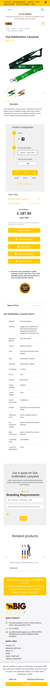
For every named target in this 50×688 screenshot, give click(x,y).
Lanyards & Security (24, 28)
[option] (25, 290)
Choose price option (24, 148)
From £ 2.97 (13, 568)
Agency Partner (9, 4)
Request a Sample (25, 254)
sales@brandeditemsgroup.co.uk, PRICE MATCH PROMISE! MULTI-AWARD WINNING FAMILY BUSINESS (25, 589)
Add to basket (24, 230)
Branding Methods (19, 2)
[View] (11, 93)
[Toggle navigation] (43, 23)
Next (23, 518)
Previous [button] (6, 557)
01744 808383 (25, 14)
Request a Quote (25, 261)
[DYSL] (23, 139)
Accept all (26, 684)
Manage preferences (35, 679)
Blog (33, 4)
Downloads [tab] (37, 305)
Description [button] (14, 104)
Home (37, 2)
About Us (30, 2)
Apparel (13, 28)
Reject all (12, 679)
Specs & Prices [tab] (13, 305)
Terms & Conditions (23, 4)
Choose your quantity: (25, 159)
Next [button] (44, 557)
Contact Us (8, 2)
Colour (20, 133)
